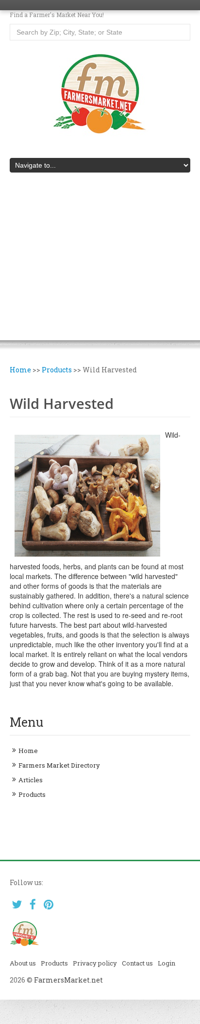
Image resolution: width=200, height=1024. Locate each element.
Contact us (137, 963)
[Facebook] (33, 904)
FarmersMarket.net (68, 980)
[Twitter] (17, 904)
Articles (30, 779)
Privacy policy (95, 963)
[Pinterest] (49, 904)
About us (23, 963)
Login (166, 963)
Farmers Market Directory (59, 765)
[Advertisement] (100, 263)
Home (20, 369)
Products (57, 369)
